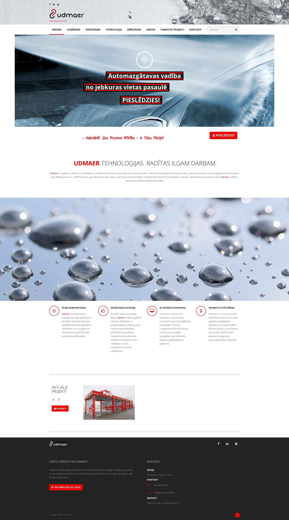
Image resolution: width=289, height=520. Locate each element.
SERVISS (150, 29)
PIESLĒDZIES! (224, 135)
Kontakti (195, 29)
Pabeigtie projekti (172, 29)
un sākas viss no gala (67, 487)
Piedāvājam (93, 29)
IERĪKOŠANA (134, 29)
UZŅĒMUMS (73, 29)
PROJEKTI (61, 408)
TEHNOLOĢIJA (114, 29)
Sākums (57, 29)
